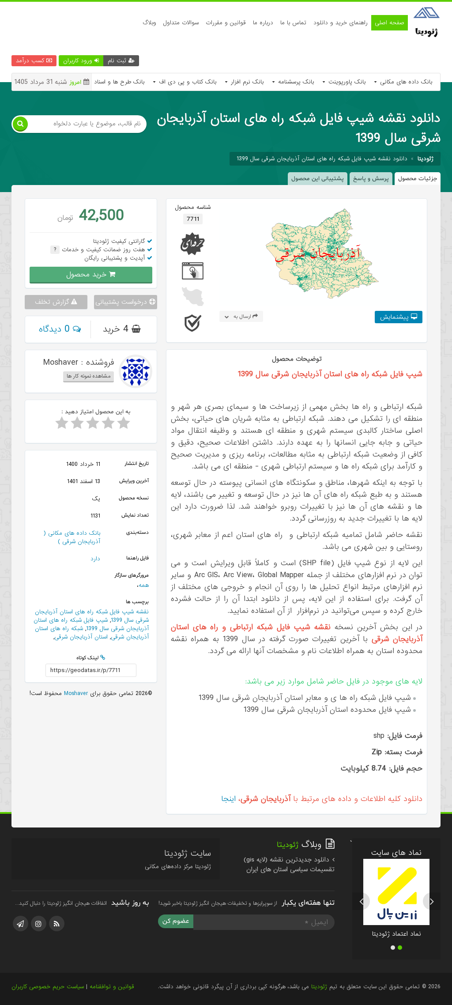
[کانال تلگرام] (20, 923)
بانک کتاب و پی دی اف (186, 82)
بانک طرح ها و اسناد (118, 82)
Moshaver (75, 693)
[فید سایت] (56, 923)
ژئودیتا (319, 986)
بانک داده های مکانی (405, 82)
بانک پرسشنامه (295, 82)
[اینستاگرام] (38, 923)
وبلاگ (149, 23)
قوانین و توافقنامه (112, 986)
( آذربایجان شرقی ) (71, 537)
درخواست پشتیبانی (122, 302)
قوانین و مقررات (226, 23)
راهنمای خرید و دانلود (340, 23)
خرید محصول (87, 274)
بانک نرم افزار (246, 82)
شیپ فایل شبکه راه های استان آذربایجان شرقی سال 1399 (91, 624)
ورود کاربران (78, 61)
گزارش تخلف (53, 302)
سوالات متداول (181, 23)
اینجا (228, 799)
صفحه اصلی (389, 23)
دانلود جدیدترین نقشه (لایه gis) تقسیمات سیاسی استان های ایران (289, 864)
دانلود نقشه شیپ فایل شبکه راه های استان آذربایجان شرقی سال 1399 (322, 159)
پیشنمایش (395, 317)
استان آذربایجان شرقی (81, 637)
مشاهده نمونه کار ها (88, 376)
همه (144, 585)
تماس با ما (293, 23)
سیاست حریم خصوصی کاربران (47, 986)
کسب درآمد (31, 61)
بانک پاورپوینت (345, 82)
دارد (95, 559)
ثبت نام (118, 61)
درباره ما (263, 23)
